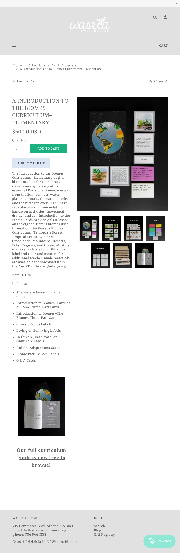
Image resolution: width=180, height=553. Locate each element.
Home (17, 65)
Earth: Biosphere (64, 65)
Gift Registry (104, 535)
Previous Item (27, 81)
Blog (97, 530)
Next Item (156, 81)
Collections (37, 65)
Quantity (18, 140)
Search (99, 526)
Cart (163, 45)
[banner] (90, 25)
